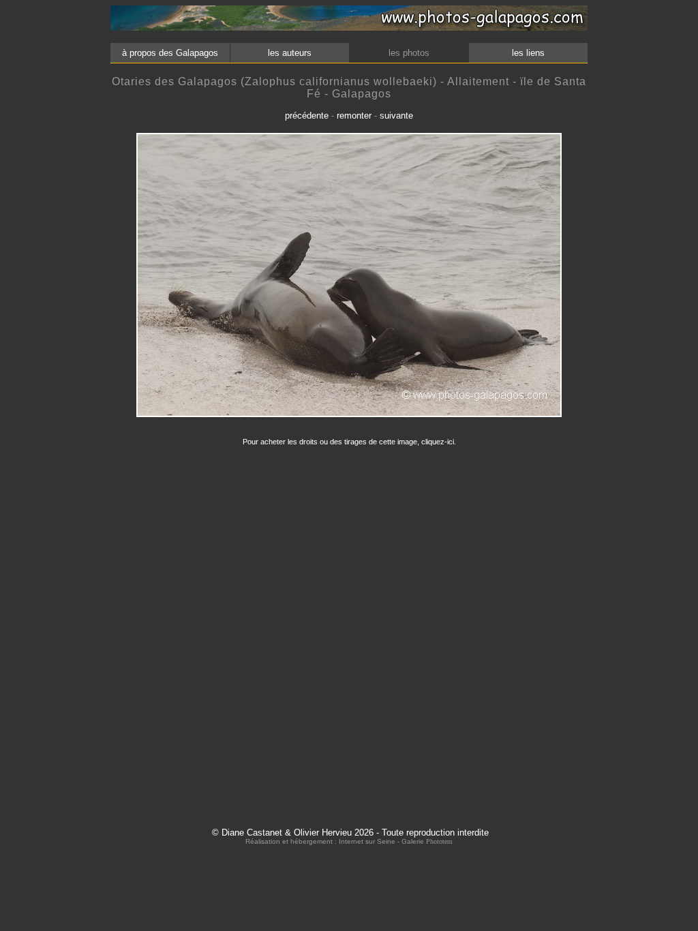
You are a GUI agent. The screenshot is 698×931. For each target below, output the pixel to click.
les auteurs (289, 53)
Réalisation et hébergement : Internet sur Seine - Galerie (335, 841)
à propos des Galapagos (170, 53)
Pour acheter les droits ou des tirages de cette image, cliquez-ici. (349, 442)
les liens (528, 53)
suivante (396, 115)
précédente (307, 115)
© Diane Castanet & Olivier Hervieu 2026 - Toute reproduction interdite (350, 832)
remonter (354, 115)
